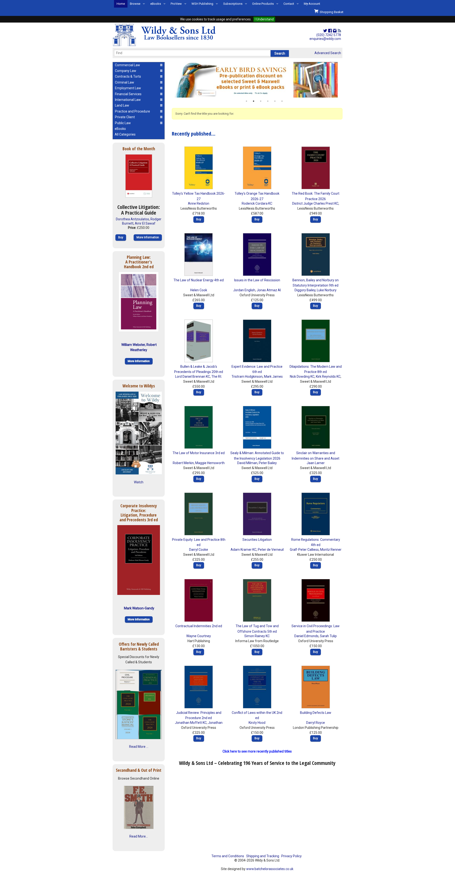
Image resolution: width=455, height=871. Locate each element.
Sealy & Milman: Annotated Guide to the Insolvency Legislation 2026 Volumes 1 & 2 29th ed (257, 458)
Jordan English (244, 290)
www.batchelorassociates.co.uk (269, 869)
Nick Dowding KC (302, 376)
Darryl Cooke (198, 549)
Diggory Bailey (305, 290)
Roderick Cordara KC (257, 203)
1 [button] (246, 101)
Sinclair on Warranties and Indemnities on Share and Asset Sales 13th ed (315, 458)
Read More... (138, 836)
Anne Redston (198, 203)
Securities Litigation (257, 539)
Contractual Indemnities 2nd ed (198, 626)
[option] (257, 80)
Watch (138, 482)
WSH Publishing (202, 3)
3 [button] (260, 101)
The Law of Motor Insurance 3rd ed (199, 453)
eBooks (155, 3)
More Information (147, 237)
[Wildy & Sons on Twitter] (325, 31)
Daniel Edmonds (306, 636)
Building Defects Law (315, 713)
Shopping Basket (330, 12)
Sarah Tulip (328, 636)
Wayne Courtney (198, 636)
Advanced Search (327, 53)
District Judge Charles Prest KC (315, 203)
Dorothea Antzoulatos (132, 219)
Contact (288, 3)
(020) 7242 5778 (328, 35)
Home (121, 3)
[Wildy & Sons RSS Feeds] (339, 31)
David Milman (247, 463)
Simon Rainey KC (257, 636)
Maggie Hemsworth (210, 463)
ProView (176, 3)
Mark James (273, 376)
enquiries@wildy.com (325, 39)
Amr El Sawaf (145, 223)
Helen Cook (198, 290)
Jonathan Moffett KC (191, 723)
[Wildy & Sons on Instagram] (335, 31)
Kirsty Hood (257, 723)
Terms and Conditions (227, 856)
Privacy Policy (291, 856)
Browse (135, 3)
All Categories (125, 134)
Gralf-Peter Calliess (304, 549)
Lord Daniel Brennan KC (192, 376)
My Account (312, 3)
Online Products (263, 3)
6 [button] (282, 101)
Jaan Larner (316, 463)
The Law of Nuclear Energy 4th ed (198, 280)
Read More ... (138, 747)
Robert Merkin (183, 463)
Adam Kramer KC (243, 549)
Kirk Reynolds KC (328, 376)
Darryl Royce (315, 723)
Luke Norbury (327, 290)
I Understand (264, 19)
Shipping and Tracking (262, 856)
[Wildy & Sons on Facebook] (330, 31)
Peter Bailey (268, 463)
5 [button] (275, 101)
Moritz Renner (330, 549)
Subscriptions (232, 3)
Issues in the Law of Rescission (257, 280)
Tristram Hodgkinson (247, 376)
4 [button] (267, 101)
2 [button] (253, 101)
